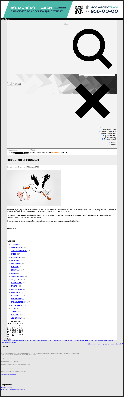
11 (10, 330)
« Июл (9, 339)
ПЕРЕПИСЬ (15, 292)
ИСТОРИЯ (15, 267)
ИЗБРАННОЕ (16, 263)
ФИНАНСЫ (15, 315)
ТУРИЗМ (14, 312)
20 (15, 332)
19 (13, 332)
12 (13, 330)
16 (22, 330)
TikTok (66, 24)
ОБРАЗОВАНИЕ (17, 276)
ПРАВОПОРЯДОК (17, 299)
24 (8, 334)
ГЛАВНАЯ (63, 152)
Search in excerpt (110, 139)
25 (10, 334)
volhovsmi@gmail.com (24, 364)
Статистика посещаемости (8, 374)
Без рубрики (16, 247)
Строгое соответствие (108, 128)
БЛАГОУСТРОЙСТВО (19, 251)
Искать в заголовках (108, 131)
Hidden (113, 143)
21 (17, 332)
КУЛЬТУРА (15, 270)
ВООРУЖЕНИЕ (16, 257)
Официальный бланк (6, 387)
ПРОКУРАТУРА (16, 305)
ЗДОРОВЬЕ (15, 260)
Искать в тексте (110, 135)
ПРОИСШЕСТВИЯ (18, 302)
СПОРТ (13, 308)
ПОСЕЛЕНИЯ (20, 153)
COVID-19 (14, 244)
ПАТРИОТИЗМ (16, 289)
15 (20, 330)
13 (15, 330)
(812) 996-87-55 (16, 361)
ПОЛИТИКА (15, 296)
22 (20, 332)
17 (8, 332)
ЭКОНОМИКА (16, 318)
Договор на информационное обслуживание (13, 389)
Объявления (16, 283)
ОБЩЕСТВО (15, 279)
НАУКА (13, 273)
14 (17, 330)
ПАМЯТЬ (14, 286)
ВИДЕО (13, 254)
